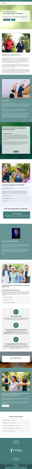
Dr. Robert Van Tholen (13, 58)
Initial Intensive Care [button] (7, 195)
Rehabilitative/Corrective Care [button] (9, 198)
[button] (30, 3)
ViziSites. (19, 464)
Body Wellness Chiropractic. (8, 464)
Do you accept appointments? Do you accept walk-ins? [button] (12, 428)
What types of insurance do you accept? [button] (10, 422)
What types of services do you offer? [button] (9, 420)
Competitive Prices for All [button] (8, 299)
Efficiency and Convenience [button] (8, 297)
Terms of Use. (22, 464)
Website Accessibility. (26, 464)
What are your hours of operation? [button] (9, 430)
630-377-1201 (17, 443)
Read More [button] (4, 253)
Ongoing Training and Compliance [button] (9, 302)
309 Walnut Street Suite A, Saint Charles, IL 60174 (16, 442)
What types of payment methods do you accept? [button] (11, 425)
